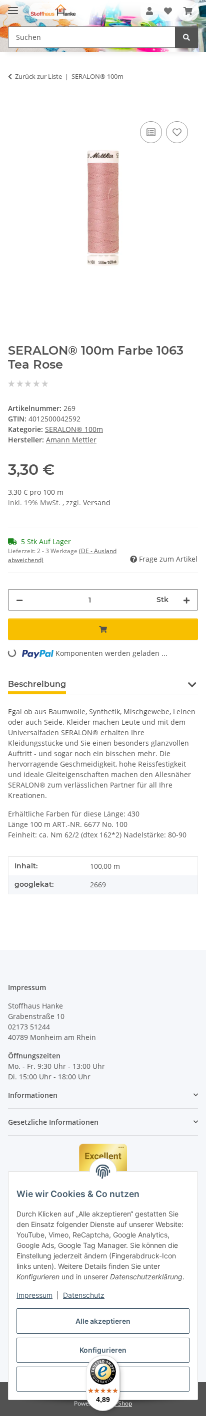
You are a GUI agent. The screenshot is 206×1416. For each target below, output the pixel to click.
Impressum (34, 1295)
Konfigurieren (103, 1350)
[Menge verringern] (19, 600)
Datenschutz (83, 1295)
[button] (149, 11)
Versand (96, 502)
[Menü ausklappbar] (13, 6)
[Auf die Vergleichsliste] (151, 132)
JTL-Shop (120, 1403)
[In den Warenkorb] (16, 107)
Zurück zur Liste (38, 76)
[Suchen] (186, 37)
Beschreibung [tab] (37, 684)
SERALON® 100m (74, 429)
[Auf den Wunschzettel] (177, 132)
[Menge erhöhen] (187, 600)
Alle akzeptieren (103, 1321)
